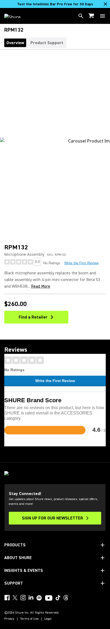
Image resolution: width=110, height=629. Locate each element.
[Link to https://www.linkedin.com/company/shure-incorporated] (31, 597)
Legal (48, 618)
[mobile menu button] (102, 16)
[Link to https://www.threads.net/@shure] (66, 597)
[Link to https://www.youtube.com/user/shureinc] (49, 598)
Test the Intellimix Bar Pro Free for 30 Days (55, 4)
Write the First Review (81, 263)
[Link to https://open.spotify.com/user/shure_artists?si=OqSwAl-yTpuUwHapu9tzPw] (39, 598)
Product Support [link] (46, 42)
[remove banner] (105, 4)
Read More (40, 286)
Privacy (9, 618)
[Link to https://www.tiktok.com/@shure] (58, 597)
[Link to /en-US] (16, 16)
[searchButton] (81, 16)
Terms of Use (29, 618)
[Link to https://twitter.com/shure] (15, 597)
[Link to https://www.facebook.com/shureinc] (7, 597)
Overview (15, 42)
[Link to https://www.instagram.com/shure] (23, 597)
